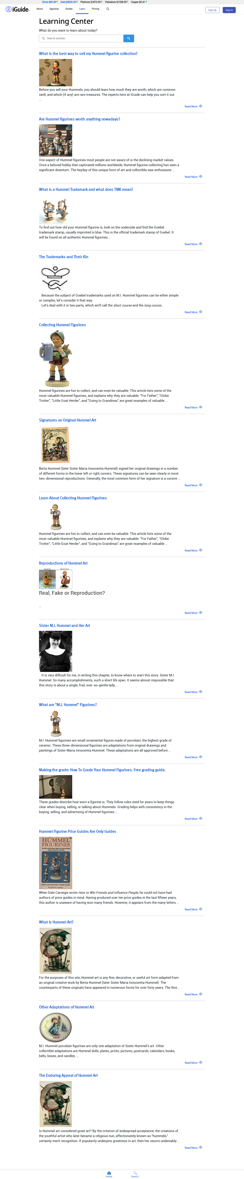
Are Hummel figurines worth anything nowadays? (79, 119)
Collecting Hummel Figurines (62, 325)
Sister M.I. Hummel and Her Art (64, 626)
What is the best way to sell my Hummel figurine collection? (88, 54)
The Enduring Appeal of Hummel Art (68, 1076)
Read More (191, 106)
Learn (82, 8)
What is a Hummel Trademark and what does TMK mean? (86, 190)
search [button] (44, 38)
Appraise (54, 8)
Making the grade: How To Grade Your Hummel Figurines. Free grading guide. (102, 770)
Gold (68, 2)
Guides (69, 8)
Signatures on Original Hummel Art (67, 420)
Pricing (95, 8)
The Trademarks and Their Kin (63, 257)
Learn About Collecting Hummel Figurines (73, 498)
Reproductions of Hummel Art (63, 563)
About (40, 8)
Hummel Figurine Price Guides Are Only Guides (77, 832)
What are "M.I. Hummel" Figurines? (68, 705)
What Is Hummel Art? (56, 922)
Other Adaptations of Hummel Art (66, 1007)
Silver (49, 2)
